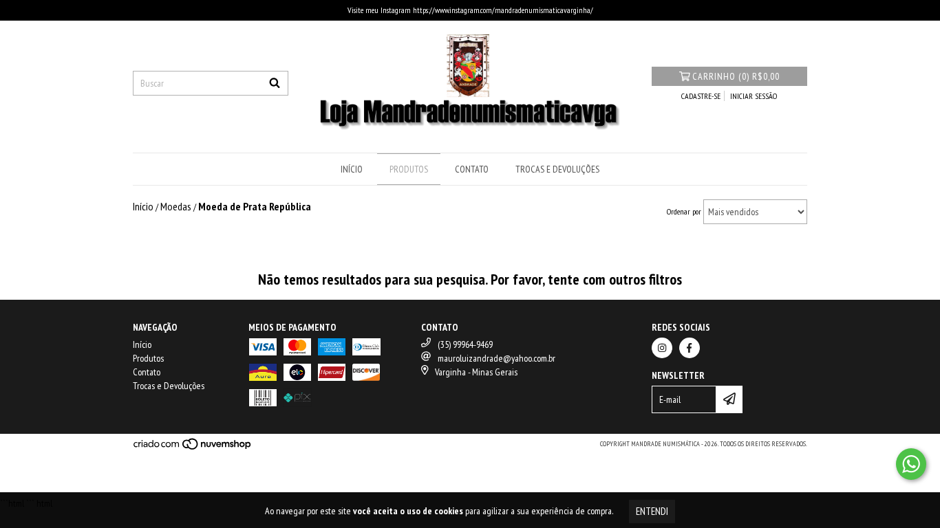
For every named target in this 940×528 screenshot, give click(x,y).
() (736, 76)
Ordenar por (684, 211)
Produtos (408, 169)
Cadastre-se (700, 96)
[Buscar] (274, 83)
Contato (472, 169)
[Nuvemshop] (193, 447)
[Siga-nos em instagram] (662, 348)
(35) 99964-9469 (465, 344)
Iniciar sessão (753, 96)
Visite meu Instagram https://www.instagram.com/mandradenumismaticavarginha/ (470, 10)
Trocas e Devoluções (557, 169)
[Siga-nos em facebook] (689, 348)
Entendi (652, 511)
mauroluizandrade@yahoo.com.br (496, 358)
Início (352, 169)
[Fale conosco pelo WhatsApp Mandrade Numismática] (911, 464)
